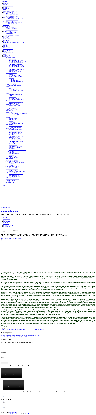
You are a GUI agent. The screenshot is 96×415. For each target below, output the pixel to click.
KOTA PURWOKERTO (14, 147)
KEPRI (7, 86)
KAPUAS (11, 163)
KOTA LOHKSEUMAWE (15, 71)
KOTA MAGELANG (14, 137)
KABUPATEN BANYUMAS (16, 141)
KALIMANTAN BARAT (12, 160)
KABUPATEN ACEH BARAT (16, 60)
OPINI (4, 54)
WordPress (12, 413)
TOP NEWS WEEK (8, 6)
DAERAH (5, 56)
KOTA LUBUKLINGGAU (15, 107)
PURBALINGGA (13, 145)
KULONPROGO (13, 156)
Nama (2, 355)
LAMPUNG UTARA (14, 114)
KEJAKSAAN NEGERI (11, 30)
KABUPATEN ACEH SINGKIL (16, 66)
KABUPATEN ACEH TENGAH (16, 69)
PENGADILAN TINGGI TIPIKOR (14, 18)
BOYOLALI (12, 134)
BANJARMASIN (13, 167)
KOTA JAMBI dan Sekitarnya (16, 102)
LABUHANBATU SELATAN (16, 81)
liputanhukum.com (10, 211)
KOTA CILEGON (13, 118)
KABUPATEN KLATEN (15, 131)
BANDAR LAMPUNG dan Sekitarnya (18, 113)
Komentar (3, 352)
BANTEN (8, 117)
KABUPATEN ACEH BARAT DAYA (18, 61)
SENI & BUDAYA (7, 50)
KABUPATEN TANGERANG (16, 123)
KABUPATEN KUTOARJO (15, 140)
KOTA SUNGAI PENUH (15, 103)
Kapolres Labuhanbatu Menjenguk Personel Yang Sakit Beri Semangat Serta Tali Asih (20, 335)
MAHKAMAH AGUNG (12, 13)
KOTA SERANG (13, 119)
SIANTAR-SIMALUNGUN (15, 76)
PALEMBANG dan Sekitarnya (16, 105)
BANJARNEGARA (13, 143)
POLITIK (5, 41)
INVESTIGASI (6, 36)
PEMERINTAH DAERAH (12, 35)
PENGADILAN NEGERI (12, 15)
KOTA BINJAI (12, 74)
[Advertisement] (48, 196)
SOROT (5, 4)
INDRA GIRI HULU (14, 98)
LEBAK (11, 121)
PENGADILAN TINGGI (12, 16)
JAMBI (8, 100)
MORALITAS (6, 38)
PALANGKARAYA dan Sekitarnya (17, 162)
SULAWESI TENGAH (11, 180)
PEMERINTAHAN (7, 31)
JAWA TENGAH (10, 128)
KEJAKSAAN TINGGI (11, 28)
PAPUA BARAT (10, 182)
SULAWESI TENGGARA (12, 179)
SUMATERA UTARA (11, 73)
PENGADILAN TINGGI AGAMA (14, 22)
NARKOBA (6, 40)
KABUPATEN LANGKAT (15, 75)
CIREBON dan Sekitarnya (15, 127)
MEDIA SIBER (7, 221)
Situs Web (3, 360)
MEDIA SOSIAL (7, 46)
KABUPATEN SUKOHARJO (16, 132)
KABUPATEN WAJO (14, 175)
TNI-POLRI (6, 25)
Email (2, 357)
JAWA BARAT (9, 124)
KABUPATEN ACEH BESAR (16, 62)
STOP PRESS (6, 226)
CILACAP (11, 142)
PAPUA (8, 181)
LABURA (11, 79)
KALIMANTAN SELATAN (12, 166)
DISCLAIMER (6, 47)
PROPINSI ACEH (10, 57)
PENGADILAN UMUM (9, 12)
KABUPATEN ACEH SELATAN (17, 65)
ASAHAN (11, 78)
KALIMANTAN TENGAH (12, 161)
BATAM (11, 88)
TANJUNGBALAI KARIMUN (16, 90)
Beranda (5, 217)
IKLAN (5, 220)
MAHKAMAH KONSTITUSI (10, 11)
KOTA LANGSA (13, 70)
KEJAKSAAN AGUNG (11, 27)
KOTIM (11, 165)
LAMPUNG (9, 112)
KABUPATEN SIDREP (14, 176)
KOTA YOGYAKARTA (14, 153)
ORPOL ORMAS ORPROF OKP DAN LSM (13, 42)
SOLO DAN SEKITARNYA (15, 129)
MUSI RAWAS (12, 108)
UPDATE (5, 3)
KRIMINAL (6, 8)
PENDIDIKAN (6, 37)
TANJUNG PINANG (14, 89)
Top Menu (3, 185)
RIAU (7, 93)
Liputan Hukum (17, 238)
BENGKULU (9, 110)
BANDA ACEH (12, 59)
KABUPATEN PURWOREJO (16, 138)
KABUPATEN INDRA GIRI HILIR (17, 99)
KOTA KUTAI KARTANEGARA (17, 171)
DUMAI (11, 95)
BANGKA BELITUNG (11, 109)
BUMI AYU (12, 148)
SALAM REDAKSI (8, 225)
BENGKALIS (12, 97)
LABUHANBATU (13, 80)
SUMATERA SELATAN (12, 104)
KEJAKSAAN (6, 26)
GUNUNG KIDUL (13, 157)
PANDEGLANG (13, 122)
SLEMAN (11, 152)
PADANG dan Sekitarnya (15, 85)
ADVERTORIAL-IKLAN (9, 52)
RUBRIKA (6, 224)
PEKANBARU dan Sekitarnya (16, 94)
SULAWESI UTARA (11, 177)
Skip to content (4, 1)
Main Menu (3, 229)
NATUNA (11, 92)
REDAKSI (5, 222)
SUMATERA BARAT (11, 84)
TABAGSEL (12, 83)
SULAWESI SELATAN (11, 172)
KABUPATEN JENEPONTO (16, 174)
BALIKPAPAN (12, 170)
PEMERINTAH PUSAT (11, 32)
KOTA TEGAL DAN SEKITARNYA (17, 150)
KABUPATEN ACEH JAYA (15, 64)
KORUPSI (5, 7)
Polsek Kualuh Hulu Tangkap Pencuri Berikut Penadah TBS (14, 336)
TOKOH (5, 44)
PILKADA (5, 45)
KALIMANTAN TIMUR (12, 169)
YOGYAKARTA (10, 151)
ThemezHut (27, 413)
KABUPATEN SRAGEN (15, 133)
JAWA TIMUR (9, 158)
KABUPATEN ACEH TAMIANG (17, 68)
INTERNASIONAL (8, 49)
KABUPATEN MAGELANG (16, 136)
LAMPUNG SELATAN (14, 116)
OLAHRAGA (6, 51)
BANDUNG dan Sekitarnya (15, 126)
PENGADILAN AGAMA (9, 21)
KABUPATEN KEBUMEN (15, 146)
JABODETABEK (7, 55)
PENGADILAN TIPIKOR (9, 17)
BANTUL (11, 155)
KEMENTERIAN (10, 33)
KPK (4, 9)
